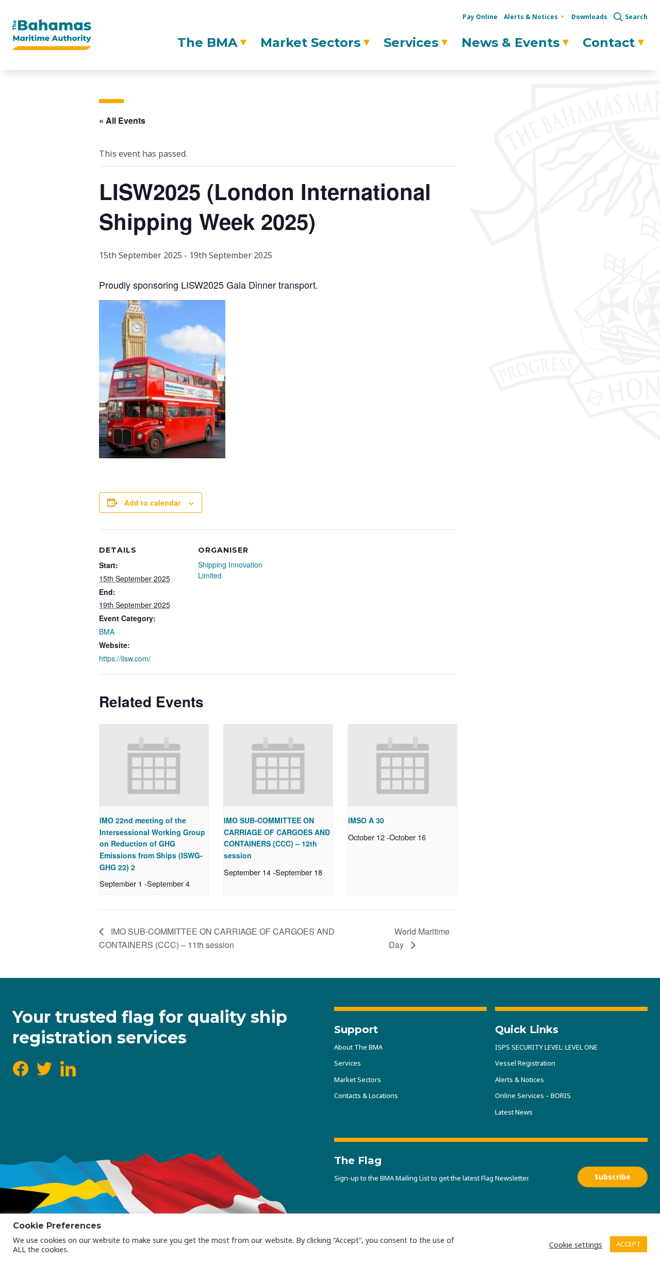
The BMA (207, 42)
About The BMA (358, 1047)
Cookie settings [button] (575, 1244)
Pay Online (480, 16)
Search (636, 17)
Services (411, 42)
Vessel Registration (525, 1063)
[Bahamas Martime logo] (51, 35)
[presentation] (154, 765)
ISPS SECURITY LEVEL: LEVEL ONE (546, 1047)
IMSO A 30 (366, 820)
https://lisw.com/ (125, 658)
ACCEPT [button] (628, 1244)
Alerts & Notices (531, 16)
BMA (106, 631)
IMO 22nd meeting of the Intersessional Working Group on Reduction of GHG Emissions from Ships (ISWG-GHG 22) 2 (152, 843)
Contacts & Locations (366, 1095)
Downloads (589, 16)
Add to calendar (152, 502)
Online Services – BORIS (533, 1095)
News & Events (510, 42)
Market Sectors (310, 42)
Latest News (514, 1112)
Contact (609, 42)
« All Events (122, 120)
